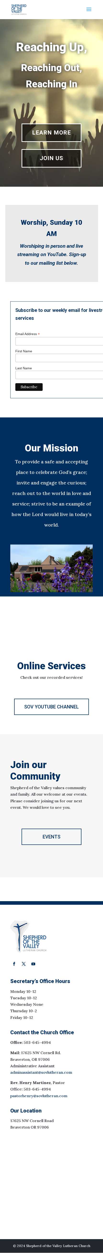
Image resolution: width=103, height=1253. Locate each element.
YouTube (56, 254)
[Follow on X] (24, 964)
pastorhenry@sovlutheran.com (38, 1095)
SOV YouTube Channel (51, 707)
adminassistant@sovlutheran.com (41, 1072)
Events (51, 837)
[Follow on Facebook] (14, 964)
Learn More (51, 132)
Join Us (51, 158)
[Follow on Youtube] (33, 964)
